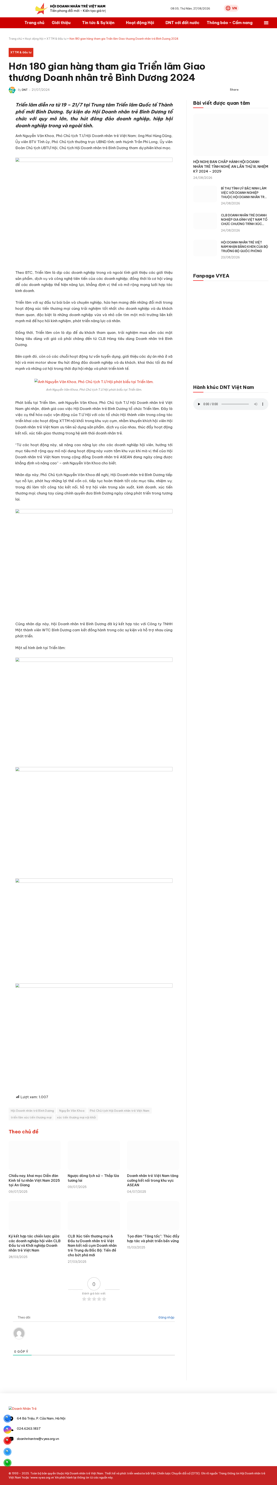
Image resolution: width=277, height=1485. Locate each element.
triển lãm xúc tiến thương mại (31, 1117)
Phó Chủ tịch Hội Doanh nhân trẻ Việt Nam (120, 1110)
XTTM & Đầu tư (56, 38)
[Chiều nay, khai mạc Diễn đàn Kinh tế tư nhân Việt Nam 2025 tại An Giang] (35, 1155)
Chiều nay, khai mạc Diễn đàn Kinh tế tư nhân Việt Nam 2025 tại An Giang (34, 1180)
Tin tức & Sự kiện (98, 22)
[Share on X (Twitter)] (251, 89)
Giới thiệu (61, 22)
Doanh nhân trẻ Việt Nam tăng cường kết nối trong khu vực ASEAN (152, 1180)
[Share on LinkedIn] (258, 89)
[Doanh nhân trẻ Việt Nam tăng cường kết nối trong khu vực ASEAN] (153, 1155)
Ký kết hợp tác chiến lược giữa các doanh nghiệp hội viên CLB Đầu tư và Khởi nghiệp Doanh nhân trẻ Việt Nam (35, 1243)
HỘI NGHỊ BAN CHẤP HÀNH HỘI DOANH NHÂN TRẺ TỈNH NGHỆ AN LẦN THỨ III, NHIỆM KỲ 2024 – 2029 (230, 166)
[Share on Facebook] (244, 89)
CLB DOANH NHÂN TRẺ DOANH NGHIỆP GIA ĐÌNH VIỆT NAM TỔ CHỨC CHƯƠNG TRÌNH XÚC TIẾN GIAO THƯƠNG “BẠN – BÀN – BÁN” (244, 219)
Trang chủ (34, 22)
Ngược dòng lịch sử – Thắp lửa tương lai (93, 1178)
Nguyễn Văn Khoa (71, 1110)
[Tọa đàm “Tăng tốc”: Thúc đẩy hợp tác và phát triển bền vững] (153, 1215)
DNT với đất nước (182, 22)
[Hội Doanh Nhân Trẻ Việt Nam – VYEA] (70, 8)
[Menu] (266, 23)
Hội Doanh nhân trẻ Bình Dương (32, 1110)
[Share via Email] (265, 89)
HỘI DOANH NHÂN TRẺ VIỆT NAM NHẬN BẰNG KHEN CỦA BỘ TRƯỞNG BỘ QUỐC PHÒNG (244, 246)
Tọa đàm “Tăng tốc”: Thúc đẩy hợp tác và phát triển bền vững (153, 1238)
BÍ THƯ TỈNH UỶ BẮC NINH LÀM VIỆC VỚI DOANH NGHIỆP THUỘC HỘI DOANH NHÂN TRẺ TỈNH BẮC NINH (243, 192)
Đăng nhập (166, 1317)
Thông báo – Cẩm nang (230, 22)
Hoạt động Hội (140, 22)
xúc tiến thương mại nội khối (76, 1117)
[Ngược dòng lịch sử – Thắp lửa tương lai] (94, 1155)
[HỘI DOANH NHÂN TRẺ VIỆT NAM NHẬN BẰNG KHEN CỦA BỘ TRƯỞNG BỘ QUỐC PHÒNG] (205, 248)
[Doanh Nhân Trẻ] (23, 1409)
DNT (25, 89)
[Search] (219, 9)
